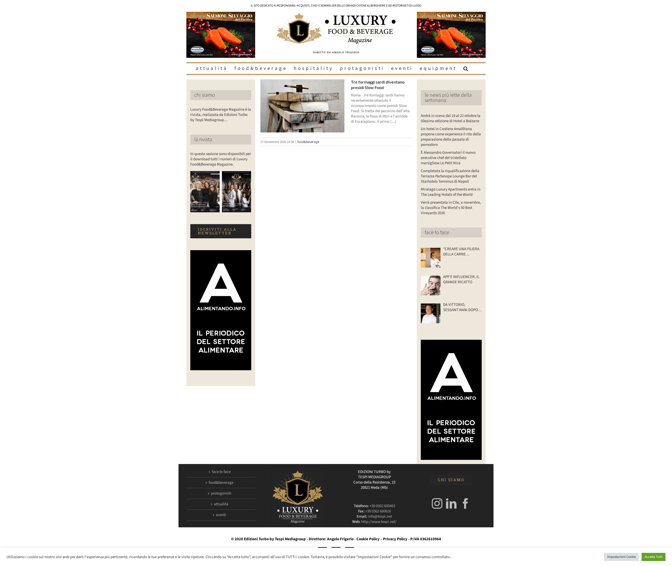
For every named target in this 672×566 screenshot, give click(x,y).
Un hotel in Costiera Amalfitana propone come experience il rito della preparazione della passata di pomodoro (451, 136)
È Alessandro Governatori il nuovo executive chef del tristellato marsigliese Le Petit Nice (448, 158)
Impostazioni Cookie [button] (621, 556)
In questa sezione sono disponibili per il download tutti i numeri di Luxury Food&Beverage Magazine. (220, 159)
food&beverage (308, 142)
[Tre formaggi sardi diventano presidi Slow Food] (302, 105)
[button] (466, 68)
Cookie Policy (368, 539)
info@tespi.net (380, 516)
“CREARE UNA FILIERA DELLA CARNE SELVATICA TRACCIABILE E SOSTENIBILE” (461, 251)
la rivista (203, 139)
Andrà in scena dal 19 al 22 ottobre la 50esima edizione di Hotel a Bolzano (450, 118)
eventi (221, 515)
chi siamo (204, 95)
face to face (437, 232)
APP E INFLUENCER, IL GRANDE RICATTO (461, 279)
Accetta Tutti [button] (653, 556)
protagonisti (221, 493)
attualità (221, 504)
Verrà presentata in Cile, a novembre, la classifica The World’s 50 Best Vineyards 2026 (451, 208)
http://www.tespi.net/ (378, 521)
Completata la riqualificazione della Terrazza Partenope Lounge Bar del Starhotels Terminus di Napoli (450, 176)
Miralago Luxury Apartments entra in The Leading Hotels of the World (450, 192)
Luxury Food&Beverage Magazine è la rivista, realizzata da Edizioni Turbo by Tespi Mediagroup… (220, 115)
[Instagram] (437, 503)
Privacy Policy (395, 539)
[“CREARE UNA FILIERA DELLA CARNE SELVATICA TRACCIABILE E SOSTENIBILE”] (430, 257)
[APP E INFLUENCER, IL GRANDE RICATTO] (430, 285)
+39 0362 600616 (378, 511)
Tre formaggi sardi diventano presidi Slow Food (378, 84)
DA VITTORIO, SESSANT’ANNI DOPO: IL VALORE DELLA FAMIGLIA (461, 307)
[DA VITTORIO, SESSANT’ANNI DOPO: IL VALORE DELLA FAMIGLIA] (430, 313)
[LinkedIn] (451, 503)
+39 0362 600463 (382, 506)
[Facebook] (465, 503)
